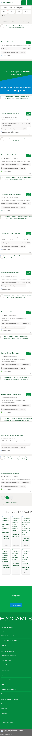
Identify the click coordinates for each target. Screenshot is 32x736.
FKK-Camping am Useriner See (11, 194)
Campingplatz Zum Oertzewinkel (6, 538)
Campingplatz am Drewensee (10, 353)
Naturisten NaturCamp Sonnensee (6, 566)
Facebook (4, 704)
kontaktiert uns (16, 605)
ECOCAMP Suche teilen (11, 502)
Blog (2, 631)
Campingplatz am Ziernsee (9, 42)
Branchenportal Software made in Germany (11, 731)
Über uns (3, 645)
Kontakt (5, 665)
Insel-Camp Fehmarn (16, 564)
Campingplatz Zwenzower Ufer (10, 233)
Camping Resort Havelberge (10, 113)
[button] (3, 497)
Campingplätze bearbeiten (8, 655)
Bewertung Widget (6, 660)
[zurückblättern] (4, 32)
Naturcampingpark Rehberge (10, 473)
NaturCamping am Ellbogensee (11, 394)
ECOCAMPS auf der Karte (8, 636)
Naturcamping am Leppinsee (10, 272)
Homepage (4, 713)
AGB (2, 684)
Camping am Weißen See (9, 312)
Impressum (4, 675)
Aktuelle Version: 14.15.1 (6, 734)
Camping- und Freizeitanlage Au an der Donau (26, 540)
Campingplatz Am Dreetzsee (10, 155)
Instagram (4, 708)
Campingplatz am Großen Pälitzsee (12, 435)
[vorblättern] (27, 32)
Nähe (19, 12)
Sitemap (3, 694)
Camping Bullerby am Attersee (16, 536)
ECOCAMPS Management (8, 689)
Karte (12, 12)
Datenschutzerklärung (7, 679)
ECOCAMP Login (8, 722)
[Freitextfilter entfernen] (24, 2)
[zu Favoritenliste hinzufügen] (2, 26)
